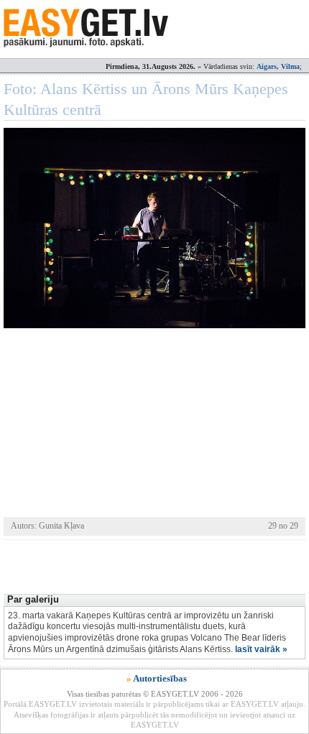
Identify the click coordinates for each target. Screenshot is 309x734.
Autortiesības (160, 678)
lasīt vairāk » (261, 649)
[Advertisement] (156, 565)
